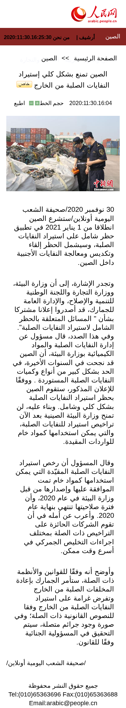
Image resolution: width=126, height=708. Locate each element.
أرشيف (86, 37)
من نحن (61, 37)
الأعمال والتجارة (39, 60)
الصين (112, 36)
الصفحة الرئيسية (95, 58)
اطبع (19, 103)
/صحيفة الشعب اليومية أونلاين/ (46, 662)
